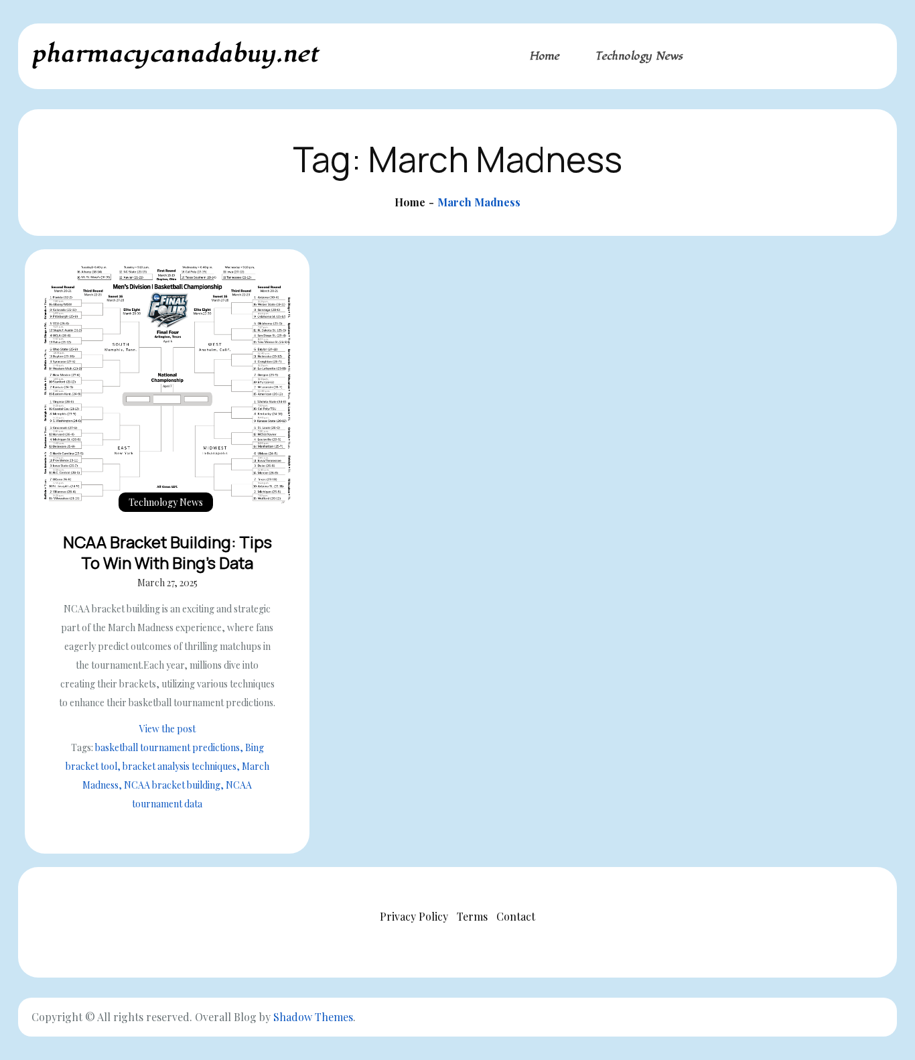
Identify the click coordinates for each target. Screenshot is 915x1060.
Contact (515, 916)
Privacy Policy (414, 916)
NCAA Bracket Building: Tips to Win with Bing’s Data (167, 552)
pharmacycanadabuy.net (175, 54)
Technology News (639, 56)
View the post (167, 728)
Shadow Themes (313, 1017)
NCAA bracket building (172, 785)
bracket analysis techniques (179, 766)
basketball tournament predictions (167, 747)
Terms (472, 916)
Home (544, 56)
